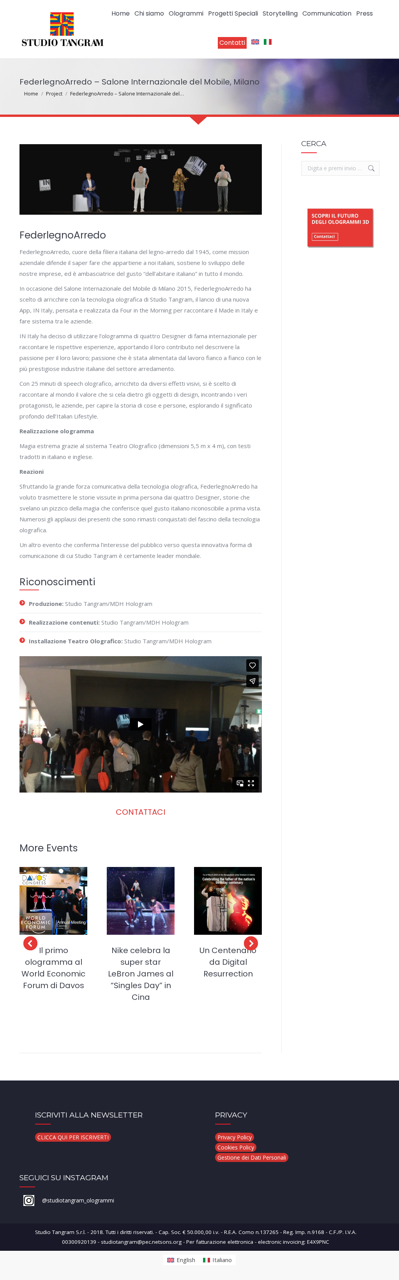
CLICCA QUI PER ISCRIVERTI (73, 1137)
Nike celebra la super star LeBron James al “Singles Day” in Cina (140, 974)
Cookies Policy (235, 1147)
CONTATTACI (140, 812)
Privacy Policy (234, 1137)
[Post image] (53, 901)
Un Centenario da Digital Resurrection (228, 962)
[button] (30, 943)
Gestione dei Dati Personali (251, 1157)
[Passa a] (255, 43)
